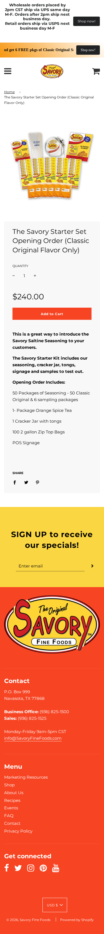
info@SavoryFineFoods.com (33, 738)
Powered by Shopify (77, 920)
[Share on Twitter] (26, 482)
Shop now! (86, 21)
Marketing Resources (26, 777)
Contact (12, 823)
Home (9, 92)
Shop (9, 785)
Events (11, 807)
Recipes (12, 800)
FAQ (9, 815)
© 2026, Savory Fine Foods (28, 920)
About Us (13, 792)
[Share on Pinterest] (37, 482)
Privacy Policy (18, 831)
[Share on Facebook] (16, 482)
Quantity (20, 266)
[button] (54, 905)
